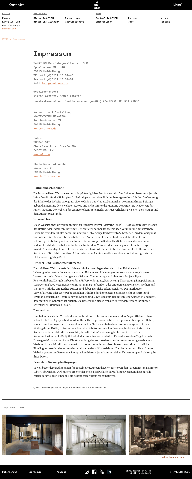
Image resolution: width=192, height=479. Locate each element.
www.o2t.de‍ (41, 154)
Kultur (6, 13)
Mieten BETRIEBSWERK (46, 21)
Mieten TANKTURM (43, 18)
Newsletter (9, 28)
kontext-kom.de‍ (45, 128)
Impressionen (104, 21)
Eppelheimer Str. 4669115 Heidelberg (138, 472)
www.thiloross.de (46, 176)
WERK (5, 39)
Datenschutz (9, 472)
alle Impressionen (173, 457)
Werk (98, 13)
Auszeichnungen (11, 25)
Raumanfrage (72, 18)
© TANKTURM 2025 (180, 472)
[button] (180, 5)
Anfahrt (165, 18)
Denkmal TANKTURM (107, 18)
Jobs (131, 21)
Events (6, 18)
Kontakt (16, 5)
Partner (133, 18)
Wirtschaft (40, 13)
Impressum (19, 39)
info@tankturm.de (55, 83)
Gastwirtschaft (74, 21)
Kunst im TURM (11, 21)
